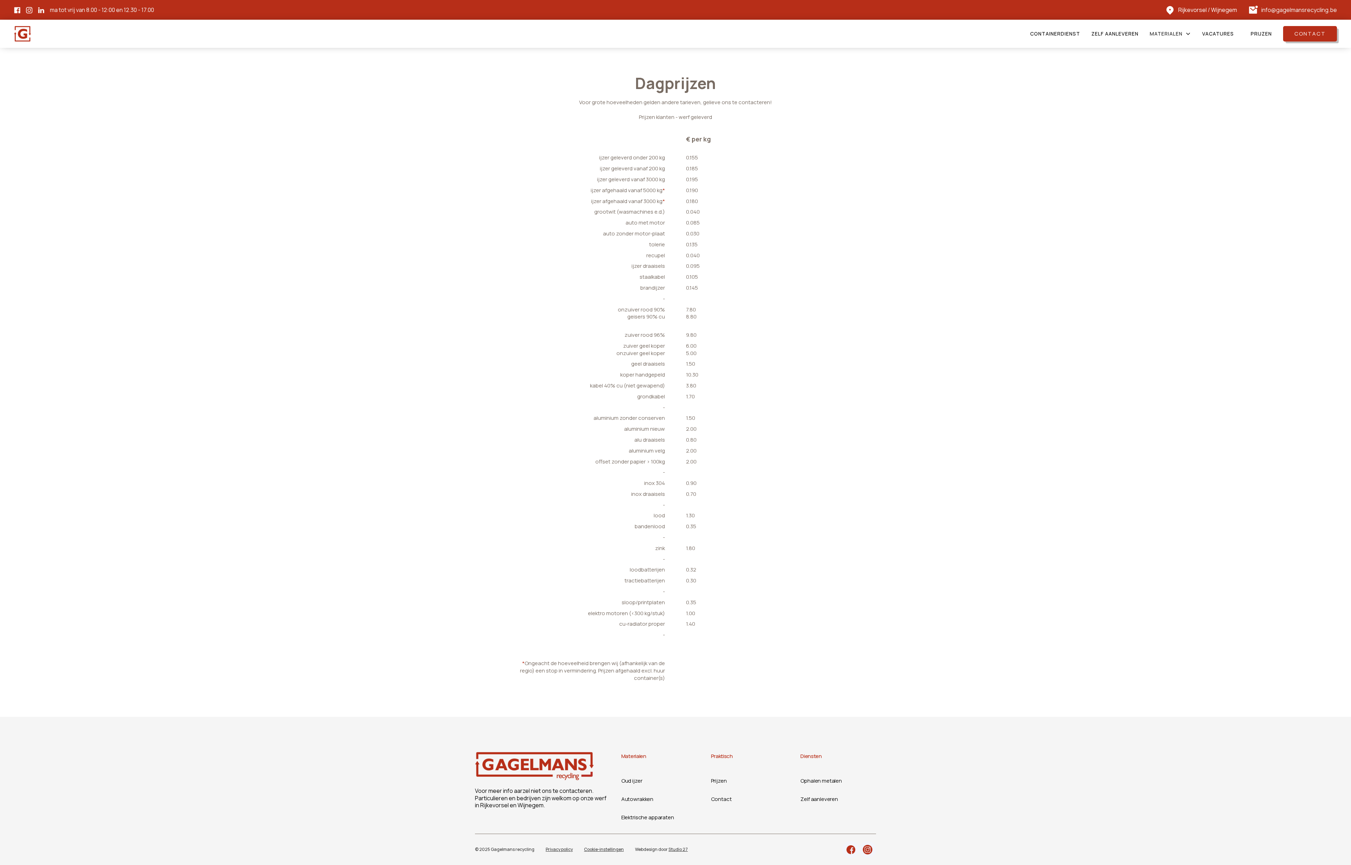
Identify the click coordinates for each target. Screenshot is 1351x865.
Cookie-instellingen (604, 849)
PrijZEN (1261, 33)
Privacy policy (559, 849)
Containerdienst (1055, 33)
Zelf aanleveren (1114, 33)
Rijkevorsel (1192, 10)
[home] (22, 33)
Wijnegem (1224, 10)
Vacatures (1218, 33)
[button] (1170, 33)
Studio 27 (678, 849)
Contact (1310, 33)
